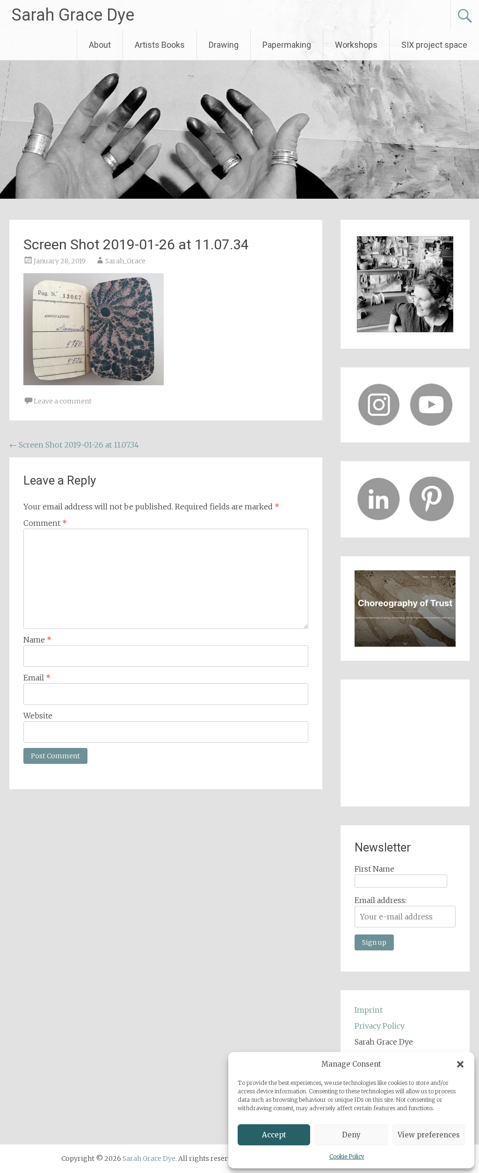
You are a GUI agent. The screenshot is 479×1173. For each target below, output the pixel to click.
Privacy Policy (380, 1026)
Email (37, 677)
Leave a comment (63, 401)
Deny (351, 1134)
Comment (45, 523)
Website (37, 715)
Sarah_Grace (125, 261)
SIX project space (434, 45)
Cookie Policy (346, 1156)
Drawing (224, 45)
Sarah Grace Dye (73, 15)
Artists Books (160, 45)
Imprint (369, 1010)
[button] (460, 1064)
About (100, 45)
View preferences (429, 1134)
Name (37, 639)
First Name (374, 869)
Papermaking (286, 45)
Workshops (356, 45)
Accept (274, 1134)
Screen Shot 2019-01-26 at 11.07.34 (74, 444)
